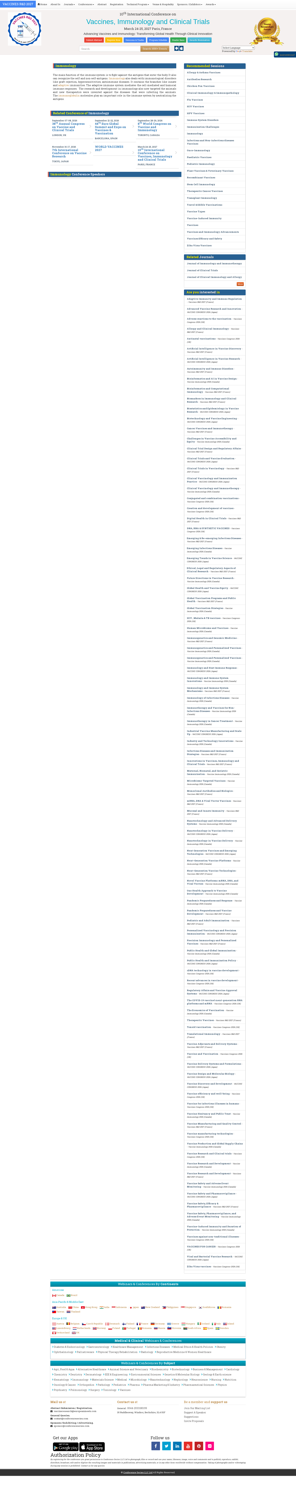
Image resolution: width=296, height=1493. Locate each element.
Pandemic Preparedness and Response (209, 900)
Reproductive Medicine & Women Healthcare (184, 1352)
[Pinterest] (199, 1446)
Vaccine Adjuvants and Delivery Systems (212, 1043)
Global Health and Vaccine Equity (207, 588)
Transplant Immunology (202, 197)
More (240, 284)
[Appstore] (181, 48)
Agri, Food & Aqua (64, 1369)
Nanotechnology (160, 1379)
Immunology (117, 78)
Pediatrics (119, 1384)
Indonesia (121, 1307)
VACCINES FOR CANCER (201, 1246)
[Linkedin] (177, 1446)
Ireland (205, 1323)
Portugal (130, 1328)
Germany (160, 1323)
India (106, 1307)
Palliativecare (85, 1352)
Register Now (113, 40)
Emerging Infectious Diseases (204, 548)
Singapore (190, 1307)
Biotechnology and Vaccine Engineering (212, 418)
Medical (122, 1379)
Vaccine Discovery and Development (209, 1083)
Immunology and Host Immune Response (212, 667)
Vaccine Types (196, 211)
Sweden (224, 1328)
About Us (55, 4)
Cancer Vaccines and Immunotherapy (210, 428)
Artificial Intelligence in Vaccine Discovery (214, 348)
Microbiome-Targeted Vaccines (206, 780)
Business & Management (208, 1369)
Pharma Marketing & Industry (161, 1384)
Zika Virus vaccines (199, 1266)
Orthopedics (86, 1384)
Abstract (102, 4)
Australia (61, 1307)
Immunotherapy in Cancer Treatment (210, 721)
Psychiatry (60, 1390)
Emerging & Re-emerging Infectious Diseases (214, 538)
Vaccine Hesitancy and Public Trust (209, 1113)
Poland (116, 1328)
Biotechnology (180, 1369)
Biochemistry (159, 1369)
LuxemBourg (63, 1328)
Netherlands (83, 1328)
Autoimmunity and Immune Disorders (210, 368)
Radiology (147, 1352)
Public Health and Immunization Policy (211, 960)
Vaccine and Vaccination (202, 1053)
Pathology (104, 1384)
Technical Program (137, 4)
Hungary (190, 1323)
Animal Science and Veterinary (129, 1369)
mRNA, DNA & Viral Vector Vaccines (209, 800)
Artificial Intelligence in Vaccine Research (213, 358)
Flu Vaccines (195, 99)
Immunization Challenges (203, 126)
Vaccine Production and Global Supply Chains (215, 1143)
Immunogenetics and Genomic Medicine (212, 637)
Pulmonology (78, 1390)
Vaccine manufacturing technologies (210, 1133)
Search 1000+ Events (155, 48)
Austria (60, 1323)
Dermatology (93, 1374)
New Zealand (152, 1307)
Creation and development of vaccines (210, 508)
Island (230, 1323)
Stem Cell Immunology (201, 184)
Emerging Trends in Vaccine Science (209, 558)
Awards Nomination (199, 40)
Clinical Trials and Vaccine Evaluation (211, 458)
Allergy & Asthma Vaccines (203, 72)
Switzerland (63, 1332)
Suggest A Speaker (195, 1412)
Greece (175, 1323)
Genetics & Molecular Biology (182, 1374)
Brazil (74, 1295)
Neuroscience (199, 1379)
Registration (116, 4)
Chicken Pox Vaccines (200, 86)
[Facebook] (155, 1446)
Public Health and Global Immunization (211, 950)
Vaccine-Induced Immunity (204, 218)
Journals (68, 4)
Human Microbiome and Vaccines (207, 628)
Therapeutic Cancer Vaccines (205, 191)
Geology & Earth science (217, 1374)
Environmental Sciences (146, 1374)
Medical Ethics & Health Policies (193, 1346)
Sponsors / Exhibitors (189, 4)
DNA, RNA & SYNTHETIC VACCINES (208, 528)
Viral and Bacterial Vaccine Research (209, 1256)
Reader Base (178, 40)
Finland (130, 1323)
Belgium (75, 1323)
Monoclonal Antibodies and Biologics (210, 790)
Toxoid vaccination (199, 1027)
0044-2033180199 (137, 1408)
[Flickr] (209, 1446)
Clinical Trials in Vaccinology (205, 468)
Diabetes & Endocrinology (69, 1346)
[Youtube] (188, 1446)
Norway (101, 1328)
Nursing (216, 1379)
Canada (60, 1295)
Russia (161, 1328)
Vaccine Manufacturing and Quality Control (214, 1123)
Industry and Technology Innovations (210, 740)
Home (43, 4)
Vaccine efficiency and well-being (208, 1093)
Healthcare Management (128, 1346)
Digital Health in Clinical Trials (206, 518)
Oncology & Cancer (65, 1384)
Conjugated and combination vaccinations (212, 498)
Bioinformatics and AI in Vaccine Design (212, 378)
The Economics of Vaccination (205, 1010)
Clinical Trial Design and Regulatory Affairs (214, 448)
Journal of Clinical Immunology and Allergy (214, 277)
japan (136, 1307)
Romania (226, 1307)
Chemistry (60, 1374)
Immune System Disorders (202, 120)
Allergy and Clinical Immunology (208, 328)
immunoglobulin (69, 95)
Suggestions (191, 1416)
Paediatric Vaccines (199, 157)
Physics (222, 1384)
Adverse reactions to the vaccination (209, 318)
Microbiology (139, 1379)
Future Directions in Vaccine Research (210, 578)
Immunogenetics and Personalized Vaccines (214, 647)
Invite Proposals (194, 1421)
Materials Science (103, 1379)
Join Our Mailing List (197, 1408)
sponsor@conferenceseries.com (71, 1425)
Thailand (75, 1311)
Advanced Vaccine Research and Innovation (214, 308)
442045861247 (287, 54)
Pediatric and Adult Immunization (208, 920)
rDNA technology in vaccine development (212, 970)
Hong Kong (91, 1307)
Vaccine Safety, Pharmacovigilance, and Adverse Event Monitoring (211, 1215)
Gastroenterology (98, 1346)
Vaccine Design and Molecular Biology (211, 1073)
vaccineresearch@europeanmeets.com (75, 1411)
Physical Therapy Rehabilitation (118, 1352)
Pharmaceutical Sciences (198, 1384)
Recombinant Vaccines (201, 177)
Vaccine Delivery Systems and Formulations (214, 1063)
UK (77, 1332)
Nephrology (181, 1379)
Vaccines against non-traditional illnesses (213, 1236)
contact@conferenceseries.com (71, 1418)
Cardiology (232, 1369)
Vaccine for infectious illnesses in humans (213, 1103)
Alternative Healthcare (92, 1369)
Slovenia (176, 1328)
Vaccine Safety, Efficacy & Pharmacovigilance (202, 1205)
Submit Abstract (94, 40)
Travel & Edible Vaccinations (204, 204)
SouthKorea (209, 1307)
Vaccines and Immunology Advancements (213, 231)
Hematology (61, 1379)
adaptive (63, 85)
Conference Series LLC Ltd (137, 1472)
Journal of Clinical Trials (202, 270)
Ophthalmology (63, 1352)
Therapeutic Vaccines (200, 1020)
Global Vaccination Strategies (205, 608)
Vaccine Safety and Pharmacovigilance (211, 1193)
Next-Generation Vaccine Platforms (209, 860)
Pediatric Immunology (201, 163)
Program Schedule (158, 40)
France (144, 1323)
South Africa (194, 1328)
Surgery (95, 1390)
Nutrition (230, 1379)
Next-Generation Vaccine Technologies (211, 870)
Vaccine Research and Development (209, 1163)
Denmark (114, 1323)
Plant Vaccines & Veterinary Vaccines (210, 170)
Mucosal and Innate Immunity (205, 810)
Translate (247, 51)
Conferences (85, 4)
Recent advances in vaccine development (212, 980)
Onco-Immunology (198, 150)
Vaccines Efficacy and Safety (204, 238)
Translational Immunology (203, 1033)
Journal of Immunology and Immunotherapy (214, 263)
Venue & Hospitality (163, 4)
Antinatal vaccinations (201, 338)
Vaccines (192, 225)
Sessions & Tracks (135, 40)
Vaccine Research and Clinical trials (209, 1153)
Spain (210, 1328)
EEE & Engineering (116, 1374)
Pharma (135, 1384)
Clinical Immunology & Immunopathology (213, 92)
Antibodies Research (199, 79)
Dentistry (76, 1374)
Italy (218, 1323)
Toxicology (109, 1390)
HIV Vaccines (195, 106)
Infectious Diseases (158, 1346)
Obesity (221, 1346)
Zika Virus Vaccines (199, 245)
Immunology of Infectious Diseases (208, 697)
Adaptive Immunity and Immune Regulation (214, 298)
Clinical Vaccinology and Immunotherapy (213, 488)
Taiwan (60, 1311)
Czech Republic (94, 1323)
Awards (210, 4)
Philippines (172, 1307)
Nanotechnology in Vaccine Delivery (210, 830)
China (75, 1307)
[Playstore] (176, 48)
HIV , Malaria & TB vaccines (203, 618)
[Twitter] (166, 1446)
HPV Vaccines (195, 113)
